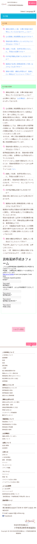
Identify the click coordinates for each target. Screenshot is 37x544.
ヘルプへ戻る (18, 329)
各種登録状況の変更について (10, 494)
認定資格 (4, 365)
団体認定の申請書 (7, 427)
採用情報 (4, 381)
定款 (3, 363)
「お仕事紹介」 (21, 98)
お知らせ (5, 452)
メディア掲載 (6, 467)
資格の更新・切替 (7, 404)
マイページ (6, 471)
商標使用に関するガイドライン (11, 376)
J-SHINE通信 (6, 457)
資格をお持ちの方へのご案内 (10, 402)
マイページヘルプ (7, 491)
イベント (4, 462)
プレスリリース (6, 465)
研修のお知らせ (6, 410)
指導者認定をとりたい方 (9, 387)
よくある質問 (7, 486)
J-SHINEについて (8, 352)
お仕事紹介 (6, 433)
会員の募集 (5, 445)
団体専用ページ (7, 500)
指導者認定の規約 (7, 393)
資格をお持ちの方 (8, 399)
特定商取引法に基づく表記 (10, 378)
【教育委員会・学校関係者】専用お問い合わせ (16, 496)
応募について (6, 439)
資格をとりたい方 (8, 385)
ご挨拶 (4, 368)
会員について (7, 442)
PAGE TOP (31, 344)
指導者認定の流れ (7, 390)
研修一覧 (4, 477)
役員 (3, 360)
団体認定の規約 (6, 429)
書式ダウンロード (7, 415)
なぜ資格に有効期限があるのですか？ (19, 36)
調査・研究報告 (6, 460)
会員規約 (4, 448)
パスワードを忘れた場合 (9, 479)
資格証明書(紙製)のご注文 (10, 407)
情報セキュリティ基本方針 (10, 373)
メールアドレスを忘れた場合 (10, 482)
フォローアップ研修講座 (9, 412)
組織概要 (4, 357)
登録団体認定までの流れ (9, 424)
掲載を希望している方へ (9, 436)
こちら (13, 169)
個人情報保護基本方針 (8, 370)
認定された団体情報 (8, 395)
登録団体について (8, 419)
